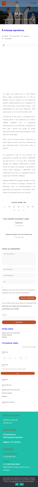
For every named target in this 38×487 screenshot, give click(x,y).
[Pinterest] (26, 358)
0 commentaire (8, 38)
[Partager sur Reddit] (32, 207)
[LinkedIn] (20, 358)
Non (21, 484)
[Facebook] (10, 358)
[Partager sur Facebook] (9, 207)
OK (17, 484)
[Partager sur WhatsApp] (23, 210)
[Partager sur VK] (28, 207)
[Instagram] (15, 358)
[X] (4, 358)
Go (17, 373)
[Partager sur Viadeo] (19, 210)
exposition (26, 36)
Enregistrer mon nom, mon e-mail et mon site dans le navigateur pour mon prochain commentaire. (18, 291)
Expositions (19, 223)
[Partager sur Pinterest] (14, 207)
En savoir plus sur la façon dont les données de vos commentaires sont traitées (19, 306)
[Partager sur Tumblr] (14, 210)
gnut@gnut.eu (7, 423)
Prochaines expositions (29, 19)
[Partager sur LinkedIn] (18, 207)
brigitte (6, 36)
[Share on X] (4, 207)
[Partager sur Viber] (23, 207)
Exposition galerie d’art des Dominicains (19, 234)
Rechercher (4, 315)
